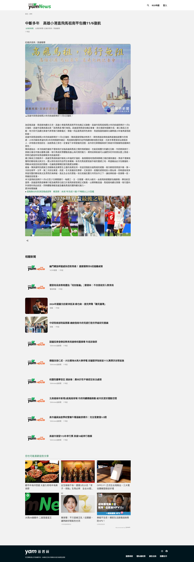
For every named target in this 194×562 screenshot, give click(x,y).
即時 (31, 14)
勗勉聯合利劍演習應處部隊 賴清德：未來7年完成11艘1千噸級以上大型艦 (60, 191)
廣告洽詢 (152, 556)
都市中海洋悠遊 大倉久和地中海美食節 (41, 487)
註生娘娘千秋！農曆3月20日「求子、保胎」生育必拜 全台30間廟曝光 (77, 487)
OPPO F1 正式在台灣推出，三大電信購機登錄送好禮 (113, 487)
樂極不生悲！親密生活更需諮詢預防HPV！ (113, 519)
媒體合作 (163, 556)
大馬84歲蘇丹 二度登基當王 (38, 517)
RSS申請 (155, 5)
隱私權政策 (141, 556)
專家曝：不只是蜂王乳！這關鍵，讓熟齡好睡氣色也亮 (77, 519)
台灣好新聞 (29, 28)
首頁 (26, 14)
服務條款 (129, 556)
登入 (165, 5)
